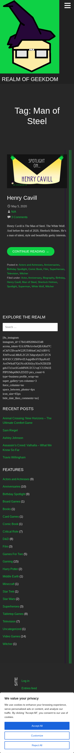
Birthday (60, 277)
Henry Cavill (22, 198)
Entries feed (29, 688)
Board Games (11, 501)
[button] (69, 5)
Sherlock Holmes (47, 282)
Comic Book (35, 269)
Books (7, 509)
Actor (24, 277)
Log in (25, 680)
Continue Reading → (30, 251)
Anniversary (34, 277)
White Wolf (38, 286)
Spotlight (12, 286)
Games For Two (13, 554)
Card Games (11, 516)
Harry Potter (10, 569)
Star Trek (8, 591)
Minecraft (8, 584)
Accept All (37, 725)
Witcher (24, 273)
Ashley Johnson (13, 437)
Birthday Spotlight (17, 269)
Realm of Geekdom (30, 79)
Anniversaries (51, 264)
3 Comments (19, 217)
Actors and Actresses (31, 264)
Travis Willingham (14, 457)
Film (45, 269)
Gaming (8, 561)
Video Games (11, 636)
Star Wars (9, 598)
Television (12, 273)
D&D (6, 538)
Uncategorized (12, 629)
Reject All (37, 745)
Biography (48, 277)
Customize (37, 735)
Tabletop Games (13, 613)
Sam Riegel (10, 430)
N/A (13, 211)
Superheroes (57, 269)
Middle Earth (11, 576)
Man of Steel (29, 282)
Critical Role (10, 531)
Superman (24, 286)
